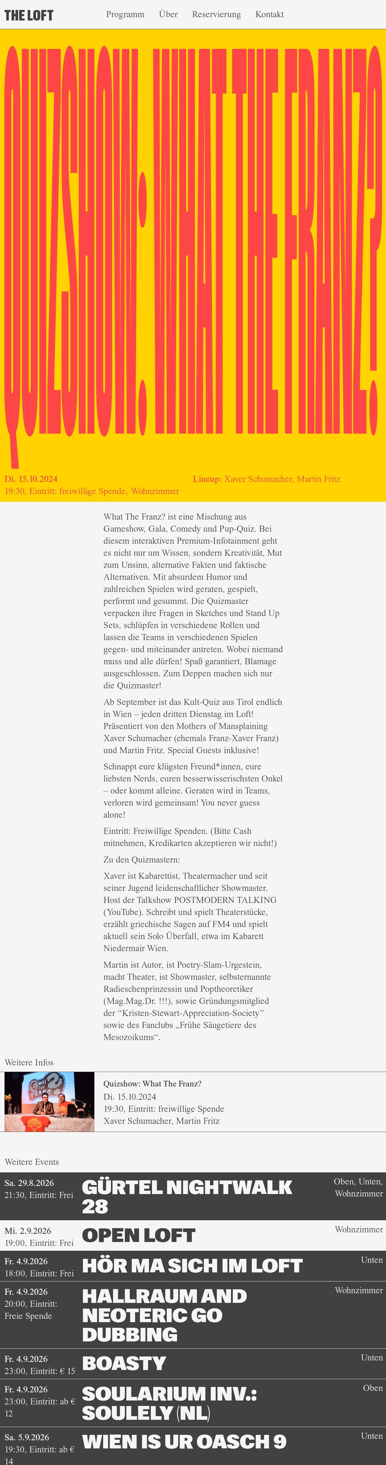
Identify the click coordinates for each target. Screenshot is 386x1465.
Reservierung (216, 14)
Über (168, 14)
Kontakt (269, 14)
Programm (125, 14)
